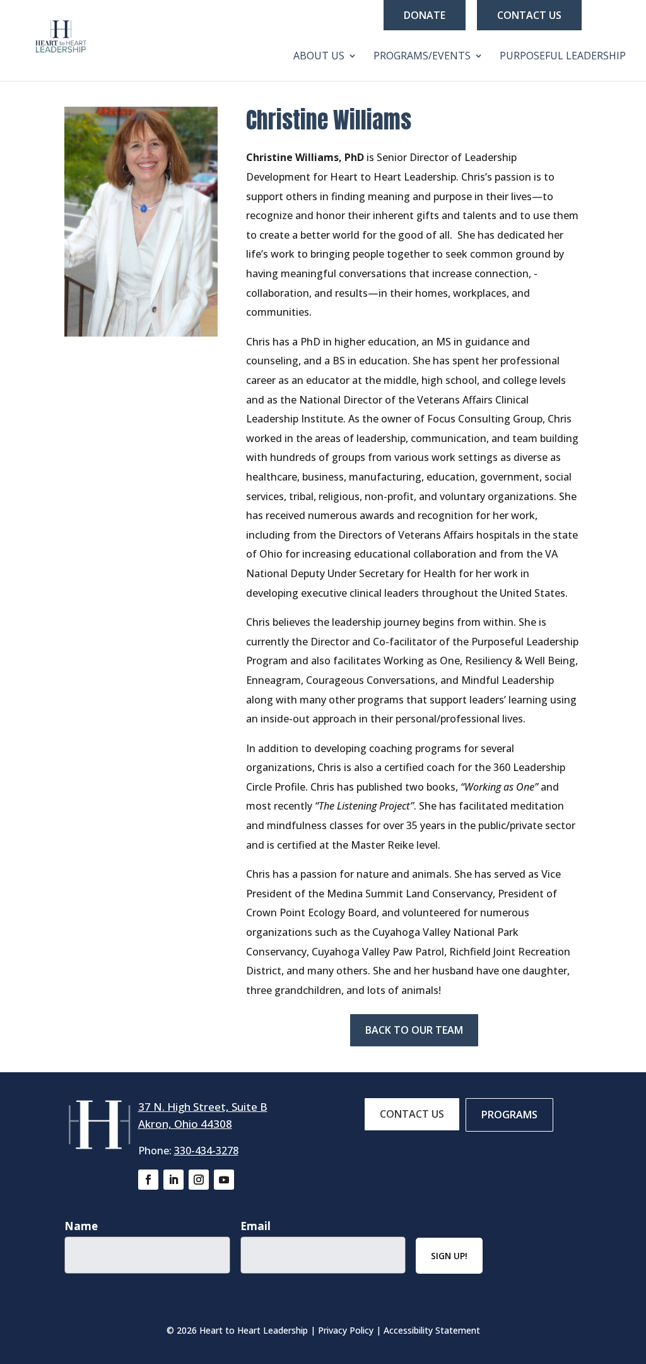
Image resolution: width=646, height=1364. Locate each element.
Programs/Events (422, 57)
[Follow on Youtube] (224, 1180)
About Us (318, 57)
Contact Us (529, 15)
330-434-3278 (206, 1151)
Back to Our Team (414, 1030)
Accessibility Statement (432, 1330)
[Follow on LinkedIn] (173, 1180)
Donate (424, 15)
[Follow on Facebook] (148, 1180)
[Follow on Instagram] (199, 1180)
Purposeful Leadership (563, 57)
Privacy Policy (345, 1330)
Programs (509, 1115)
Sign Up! (449, 1256)
